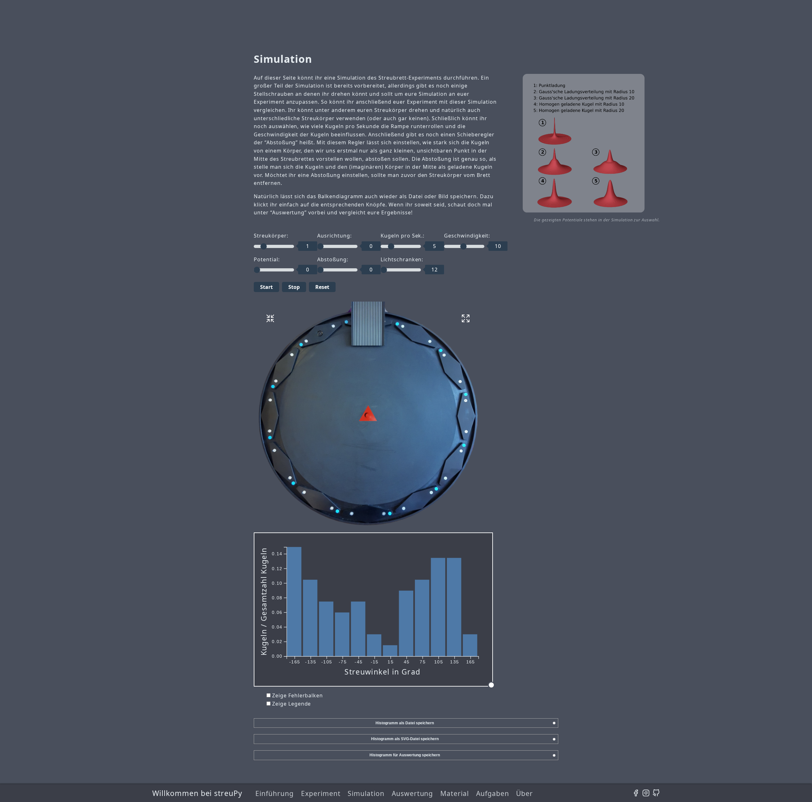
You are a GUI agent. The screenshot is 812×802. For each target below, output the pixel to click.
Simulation (366, 793)
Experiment (321, 793)
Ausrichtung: (334, 235)
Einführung (274, 793)
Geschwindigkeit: (467, 235)
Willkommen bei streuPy (197, 793)
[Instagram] (646, 793)
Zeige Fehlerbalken (297, 695)
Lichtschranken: (402, 259)
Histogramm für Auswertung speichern (405, 755)
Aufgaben (492, 793)
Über (524, 793)
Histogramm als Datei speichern (405, 723)
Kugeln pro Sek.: (402, 235)
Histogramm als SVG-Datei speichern (405, 739)
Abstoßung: (332, 259)
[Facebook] (635, 793)
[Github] (656, 793)
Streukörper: (271, 235)
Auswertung (412, 793)
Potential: (267, 259)
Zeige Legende (291, 703)
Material (454, 793)
